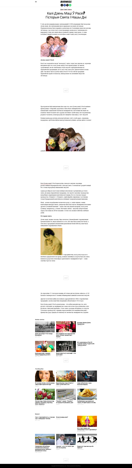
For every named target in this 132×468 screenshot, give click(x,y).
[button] (36, 1)
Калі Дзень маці (46, 183)
